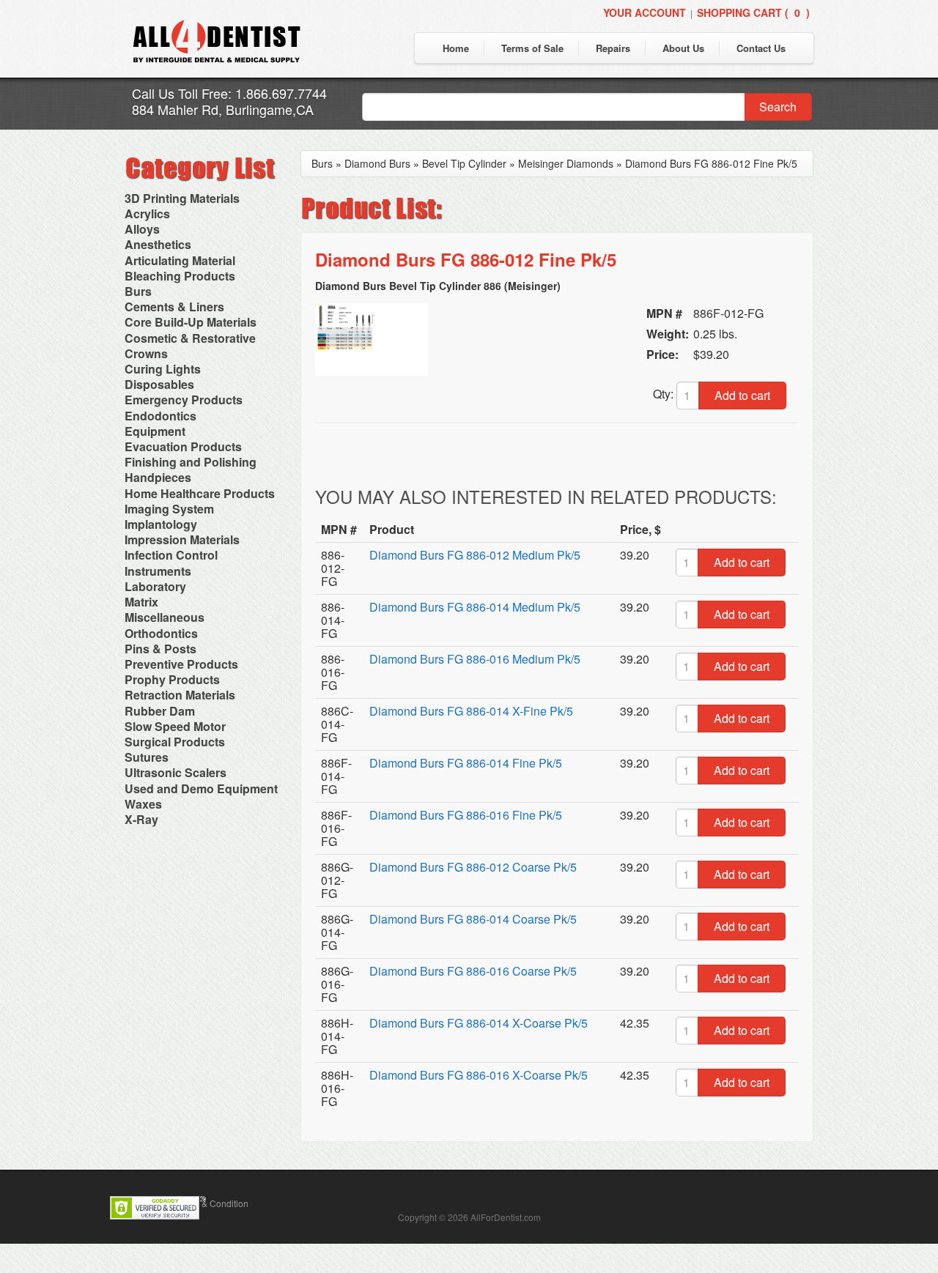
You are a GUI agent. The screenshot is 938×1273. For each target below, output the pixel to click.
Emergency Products (184, 400)
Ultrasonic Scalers (175, 772)
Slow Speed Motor (175, 726)
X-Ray (141, 819)
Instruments (158, 571)
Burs (138, 291)
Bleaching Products (180, 276)
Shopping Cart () (753, 12)
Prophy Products (172, 679)
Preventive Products (181, 664)
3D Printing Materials (182, 198)
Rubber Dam (160, 711)
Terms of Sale (532, 48)
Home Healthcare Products (200, 493)
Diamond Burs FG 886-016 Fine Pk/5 (465, 814)
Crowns (146, 353)
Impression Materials (182, 539)
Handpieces (158, 477)
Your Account (644, 12)
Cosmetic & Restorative (190, 338)
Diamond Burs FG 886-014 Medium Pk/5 (474, 606)
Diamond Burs (377, 163)
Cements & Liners (174, 306)
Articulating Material (180, 260)
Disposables (159, 384)
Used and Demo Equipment (201, 788)
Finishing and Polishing (190, 462)
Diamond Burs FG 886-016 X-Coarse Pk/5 (478, 1074)
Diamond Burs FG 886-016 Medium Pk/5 (474, 658)
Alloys (142, 229)
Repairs (613, 48)
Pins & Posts (160, 649)
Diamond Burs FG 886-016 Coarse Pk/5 (473, 970)
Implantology (161, 524)
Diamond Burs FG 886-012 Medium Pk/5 (474, 554)
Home (456, 48)
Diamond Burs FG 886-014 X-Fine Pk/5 (471, 710)
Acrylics (147, 213)
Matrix (141, 602)
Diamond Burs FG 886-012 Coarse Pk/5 (473, 866)
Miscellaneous (164, 617)
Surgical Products (175, 742)
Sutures (147, 757)
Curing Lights (163, 369)
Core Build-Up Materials (190, 322)
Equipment (155, 431)
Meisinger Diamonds (565, 163)
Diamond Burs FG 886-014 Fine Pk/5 (465, 762)
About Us (683, 48)
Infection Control (171, 555)
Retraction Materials (180, 695)
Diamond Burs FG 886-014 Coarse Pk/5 (473, 918)
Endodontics (160, 416)
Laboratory (155, 586)
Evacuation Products (183, 446)
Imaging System (169, 509)
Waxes (143, 804)
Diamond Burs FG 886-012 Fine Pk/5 (711, 163)
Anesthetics (158, 244)
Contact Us (761, 48)
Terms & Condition (211, 1203)
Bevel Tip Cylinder (464, 163)
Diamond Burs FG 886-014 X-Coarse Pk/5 (478, 1022)
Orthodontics (161, 633)
